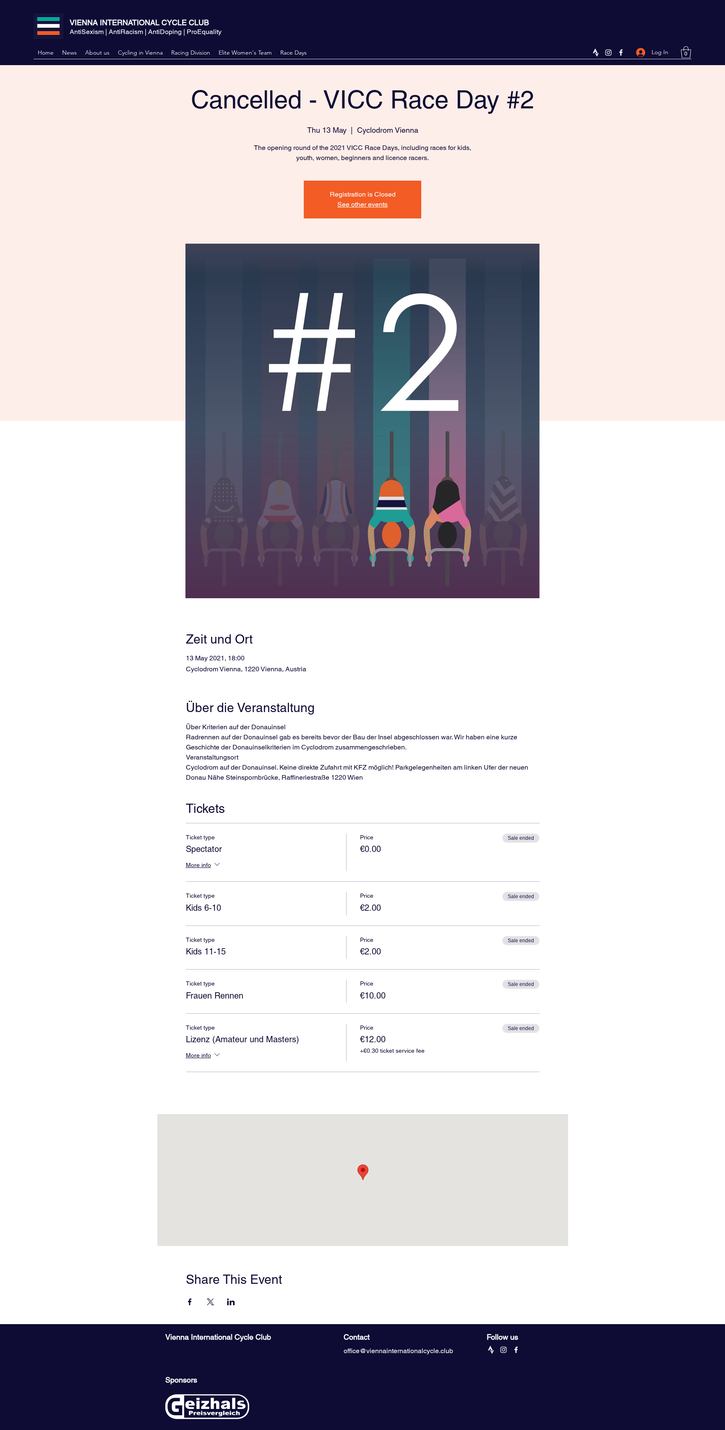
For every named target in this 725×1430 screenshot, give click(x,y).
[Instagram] (608, 52)
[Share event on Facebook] (190, 1302)
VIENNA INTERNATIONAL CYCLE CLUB (139, 22)
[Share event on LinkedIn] (231, 1302)
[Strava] (596, 52)
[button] (686, 52)
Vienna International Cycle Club (218, 1337)
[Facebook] (621, 52)
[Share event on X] (210, 1302)
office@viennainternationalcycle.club (398, 1351)
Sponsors (181, 1379)
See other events (362, 204)
